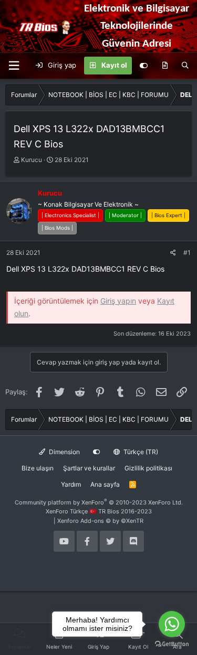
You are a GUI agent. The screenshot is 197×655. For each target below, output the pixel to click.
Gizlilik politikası (148, 468)
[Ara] (185, 65)
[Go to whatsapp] (172, 624)
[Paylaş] (173, 252)
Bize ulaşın (38, 468)
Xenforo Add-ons (100, 520)
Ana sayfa (105, 484)
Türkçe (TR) (140, 452)
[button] (13, 65)
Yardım (71, 484)
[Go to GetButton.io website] (172, 644)
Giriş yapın (118, 300)
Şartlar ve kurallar (89, 468)
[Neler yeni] (164, 65)
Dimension (63, 452)
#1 (187, 252)
